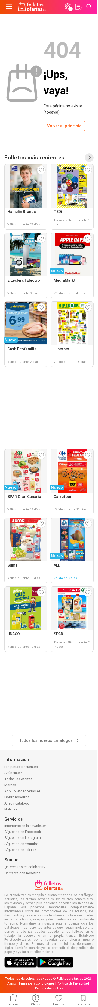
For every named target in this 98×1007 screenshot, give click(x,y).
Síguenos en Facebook (22, 832)
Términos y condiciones (36, 983)
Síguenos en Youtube (21, 844)
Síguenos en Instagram (22, 838)
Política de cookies (49, 988)
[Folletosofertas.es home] (32, 7)
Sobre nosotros (16, 797)
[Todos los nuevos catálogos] (89, 157)
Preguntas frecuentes (21, 767)
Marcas (10, 785)
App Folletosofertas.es (22, 791)
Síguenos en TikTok (20, 850)
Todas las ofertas (18, 779)
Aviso (11, 983)
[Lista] (78, 6)
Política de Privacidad (73, 983)
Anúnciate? (13, 773)
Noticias (10, 809)
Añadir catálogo (16, 803)
